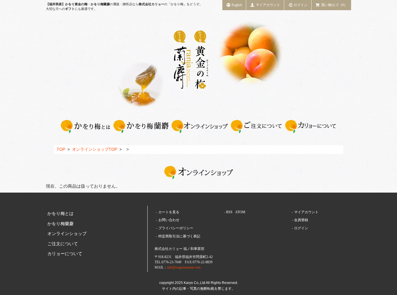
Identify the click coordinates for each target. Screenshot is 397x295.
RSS (229, 212)
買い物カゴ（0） (334, 5)
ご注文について (62, 243)
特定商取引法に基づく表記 (179, 236)
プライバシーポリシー (175, 228)
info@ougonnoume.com (184, 267)
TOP (61, 149)
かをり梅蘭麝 (60, 223)
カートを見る (168, 212)
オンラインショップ (67, 233)
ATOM (240, 212)
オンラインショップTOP (94, 149)
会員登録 (301, 220)
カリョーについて (64, 253)
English (237, 5)
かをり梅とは (60, 213)
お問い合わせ (168, 220)
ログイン (300, 5)
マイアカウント (268, 5)
